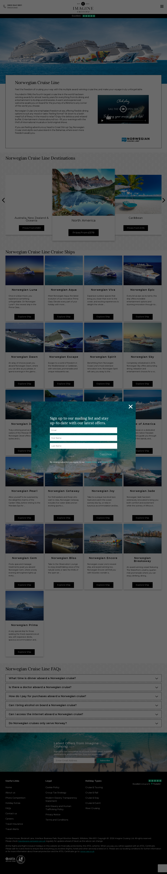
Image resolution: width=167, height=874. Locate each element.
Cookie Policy (91, 462)
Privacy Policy (108, 462)
